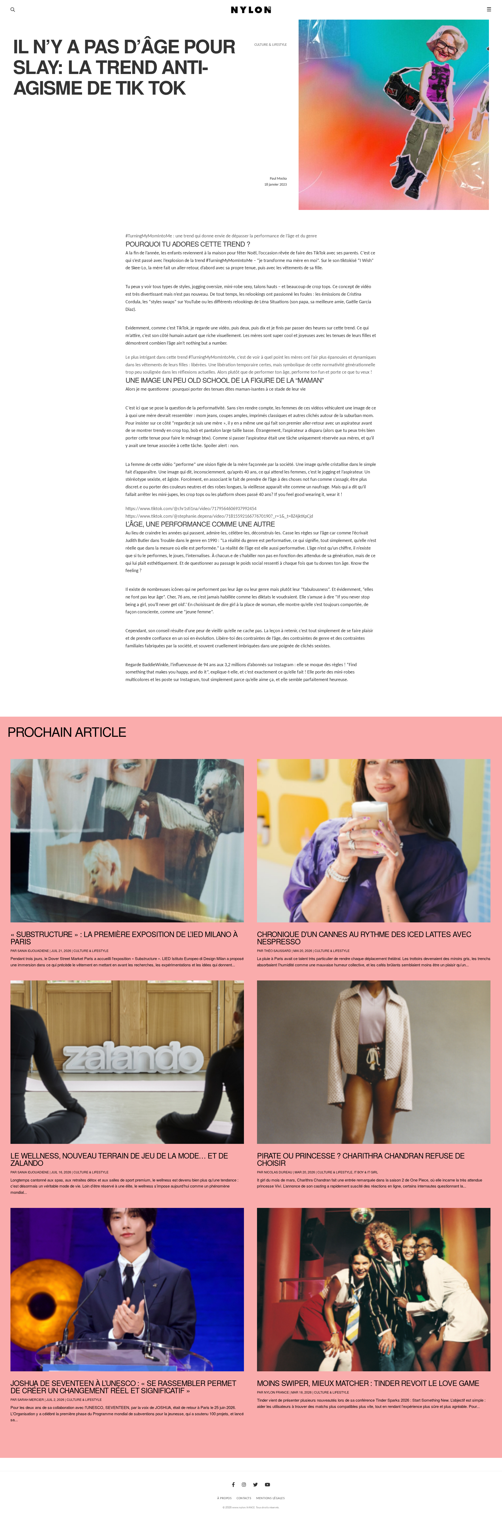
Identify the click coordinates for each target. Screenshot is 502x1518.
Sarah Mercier (31, 1399)
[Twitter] (255, 1485)
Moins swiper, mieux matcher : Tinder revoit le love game (368, 1383)
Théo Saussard (277, 950)
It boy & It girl (366, 1172)
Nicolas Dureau (278, 1172)
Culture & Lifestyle (91, 950)
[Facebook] (233, 1485)
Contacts (244, 1498)
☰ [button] (489, 10)
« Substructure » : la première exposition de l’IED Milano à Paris (124, 937)
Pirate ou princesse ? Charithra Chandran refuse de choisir (361, 1159)
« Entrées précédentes (19, 1433)
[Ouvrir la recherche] (13, 10)
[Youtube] (267, 1485)
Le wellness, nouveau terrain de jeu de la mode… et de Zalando (119, 1159)
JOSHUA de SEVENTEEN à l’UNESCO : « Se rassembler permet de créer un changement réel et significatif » (123, 1386)
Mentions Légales (270, 1498)
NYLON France (276, 1392)
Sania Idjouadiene (33, 950)
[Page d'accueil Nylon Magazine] (251, 10)
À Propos (224, 1498)
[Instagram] (244, 1485)
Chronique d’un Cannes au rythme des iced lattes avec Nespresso (364, 937)
